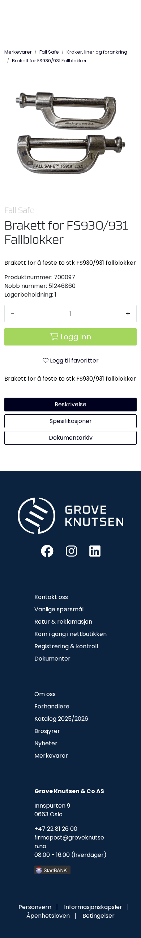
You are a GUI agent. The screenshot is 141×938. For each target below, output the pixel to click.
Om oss (45, 694)
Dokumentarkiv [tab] (71, 438)
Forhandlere (51, 706)
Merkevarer (51, 755)
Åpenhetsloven (48, 916)
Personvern (34, 907)
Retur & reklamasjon (63, 621)
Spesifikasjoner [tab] (71, 421)
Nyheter (45, 743)
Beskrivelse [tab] (70, 404)
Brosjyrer (47, 731)
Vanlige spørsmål (59, 609)
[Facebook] (47, 551)
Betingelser (98, 916)
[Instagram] (71, 551)
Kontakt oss (51, 597)
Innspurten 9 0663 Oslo (52, 809)
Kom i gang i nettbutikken (70, 634)
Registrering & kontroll (66, 646)
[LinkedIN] (95, 551)
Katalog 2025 (53, 719)
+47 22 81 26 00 (55, 829)
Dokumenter (52, 658)
